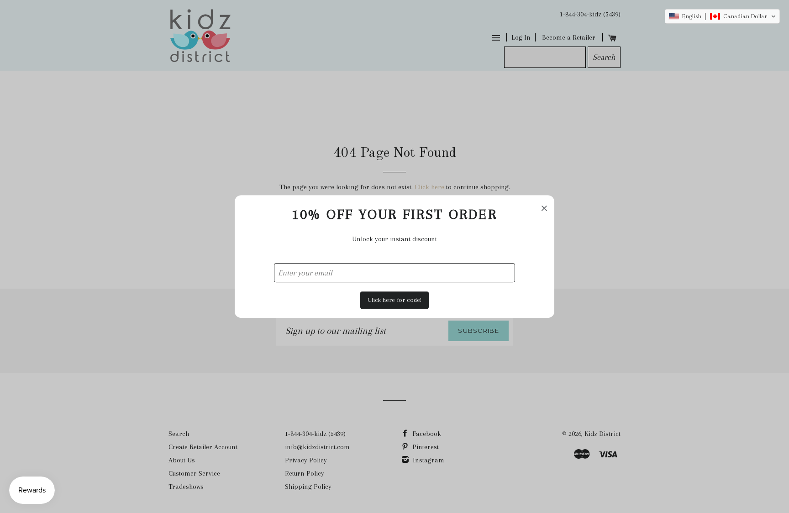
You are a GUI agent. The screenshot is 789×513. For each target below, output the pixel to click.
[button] (722, 16)
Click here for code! (394, 299)
